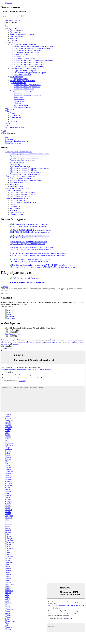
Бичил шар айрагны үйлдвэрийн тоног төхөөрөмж (33, 46)
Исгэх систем (19, 56)
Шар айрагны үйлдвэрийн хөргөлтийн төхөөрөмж (33, 60)
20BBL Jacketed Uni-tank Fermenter (27, 282)
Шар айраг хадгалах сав (35, 342)
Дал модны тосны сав (22, 107)
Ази (11, 119)
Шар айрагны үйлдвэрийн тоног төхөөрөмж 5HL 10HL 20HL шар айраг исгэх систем (42, 267)
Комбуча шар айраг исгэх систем (22, 81)
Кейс (7, 111)
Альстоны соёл (15, 32)
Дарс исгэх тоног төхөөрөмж (25, 71)
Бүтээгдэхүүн (10, 42)
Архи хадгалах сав (21, 105)
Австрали (13, 121)
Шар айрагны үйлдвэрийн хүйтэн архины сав (27, 244)
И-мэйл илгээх (6, 348)
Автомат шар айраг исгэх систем (26, 52)
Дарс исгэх (18, 97)
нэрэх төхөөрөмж (16, 77)
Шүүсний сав (19, 99)
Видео (7, 123)
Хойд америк (15, 115)
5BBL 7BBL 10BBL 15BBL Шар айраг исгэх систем (29, 232)
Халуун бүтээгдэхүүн (58, 340)
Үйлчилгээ (9, 109)
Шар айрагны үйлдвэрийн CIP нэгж (28, 62)
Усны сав (17, 103)
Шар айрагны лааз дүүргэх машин (27, 87)
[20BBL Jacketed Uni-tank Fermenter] (24, 278)
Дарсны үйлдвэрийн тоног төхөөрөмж (24, 69)
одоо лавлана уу (7, 306)
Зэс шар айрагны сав (53, 342)
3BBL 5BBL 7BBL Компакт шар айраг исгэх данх (29, 238)
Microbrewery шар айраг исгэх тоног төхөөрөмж (28, 226)
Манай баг (14, 38)
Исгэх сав (15, 344)
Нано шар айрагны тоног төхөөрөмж (28, 50)
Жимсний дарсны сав (22, 75)
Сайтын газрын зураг (76, 340)
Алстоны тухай (11, 28)
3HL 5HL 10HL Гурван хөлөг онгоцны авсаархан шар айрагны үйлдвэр (37, 255)
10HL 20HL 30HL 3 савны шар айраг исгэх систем (29, 261)
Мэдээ (7, 125)
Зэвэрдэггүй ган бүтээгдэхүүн (21, 91)
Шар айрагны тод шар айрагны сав (27, 95)
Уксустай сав (19, 101)
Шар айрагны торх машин (24, 89)
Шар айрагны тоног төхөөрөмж (13, 342)
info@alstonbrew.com (13, 334)
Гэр (6, 26)
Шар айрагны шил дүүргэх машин (27, 85)
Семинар (13, 40)
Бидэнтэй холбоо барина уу (15, 127)
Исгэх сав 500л (67, 342)
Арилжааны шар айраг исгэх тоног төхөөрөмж (32, 48)
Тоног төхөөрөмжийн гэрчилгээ (22, 34)
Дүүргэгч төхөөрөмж (18, 83)
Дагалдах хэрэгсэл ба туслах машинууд (29, 66)
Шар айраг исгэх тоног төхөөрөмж (23, 44)
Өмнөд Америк (16, 117)
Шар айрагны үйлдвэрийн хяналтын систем (31, 64)
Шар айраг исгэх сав (22, 93)
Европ (12, 113)
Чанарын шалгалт (16, 36)
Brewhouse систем (21, 54)
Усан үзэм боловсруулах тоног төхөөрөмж (30, 73)
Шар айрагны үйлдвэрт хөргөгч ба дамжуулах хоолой (30, 249)
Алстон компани (16, 30)
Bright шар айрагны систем (24, 58)
